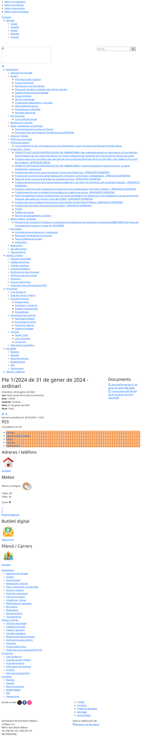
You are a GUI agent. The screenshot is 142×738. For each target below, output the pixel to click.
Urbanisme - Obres (16, 600)
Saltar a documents (14, 8)
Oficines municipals (16, 623)
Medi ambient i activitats (19, 603)
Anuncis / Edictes (15, 590)
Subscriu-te (8, 539)
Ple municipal (13, 580)
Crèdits (81, 702)
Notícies (10, 442)
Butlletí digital (13, 689)
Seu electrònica (14, 613)
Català (14, 23)
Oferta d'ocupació (15, 596)
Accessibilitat (84, 715)
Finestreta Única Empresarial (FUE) (24, 649)
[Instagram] (29, 702)
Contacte (6, 17)
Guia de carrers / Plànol (18, 659)
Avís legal (82, 712)
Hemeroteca (12, 696)
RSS (8, 693)
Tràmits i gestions (15, 630)
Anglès (14, 30)
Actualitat (7, 676)
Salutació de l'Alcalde (17, 573)
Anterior (6, 514)
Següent (14, 514)
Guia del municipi (15, 663)
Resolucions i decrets (17, 583)
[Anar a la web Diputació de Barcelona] (86, 724)
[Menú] (3, 66)
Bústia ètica (12, 610)
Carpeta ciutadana (15, 633)
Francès (15, 37)
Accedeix (6, 470)
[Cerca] (133, 49)
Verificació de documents (19, 640)
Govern (10, 576)
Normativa (11, 606)
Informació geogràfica (18, 673)
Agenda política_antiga (18, 435)
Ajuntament (8, 570)
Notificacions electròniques (20, 636)
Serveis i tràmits (10, 620)
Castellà (15, 27)
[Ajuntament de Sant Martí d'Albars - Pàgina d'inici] (26, 54)
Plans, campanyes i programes (22, 586)
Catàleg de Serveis (15, 626)
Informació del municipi (18, 666)
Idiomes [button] (10, 20)
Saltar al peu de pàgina (16, 11)
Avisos (9, 439)
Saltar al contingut (14, 5)
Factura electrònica (16, 646)
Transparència (13, 616)
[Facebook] (24, 702)
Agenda (10, 432)
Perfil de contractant (17, 593)
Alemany (15, 33)
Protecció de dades (87, 708)
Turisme (10, 669)
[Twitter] (19, 702)
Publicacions (12, 445)
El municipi (7, 653)
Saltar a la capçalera (14, 1)
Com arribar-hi (13, 656)
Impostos (11, 643)
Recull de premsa (15, 686)
